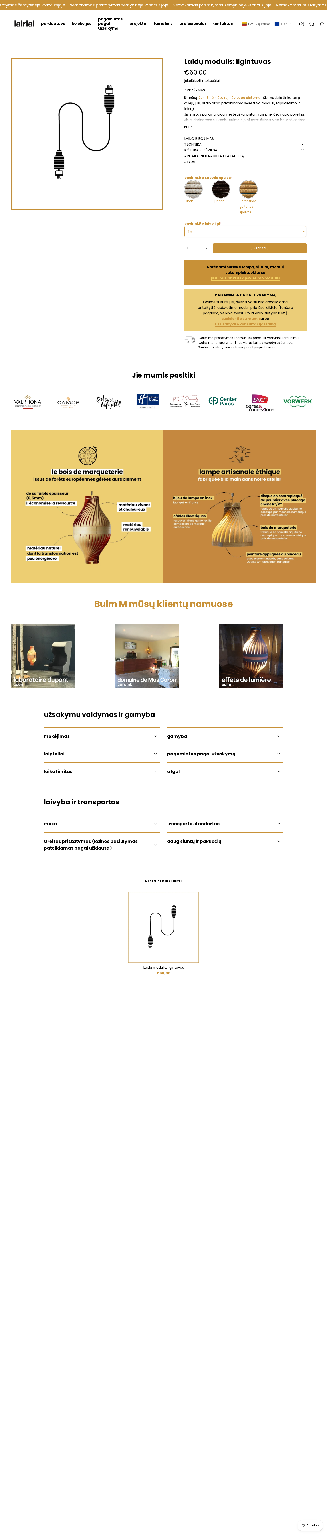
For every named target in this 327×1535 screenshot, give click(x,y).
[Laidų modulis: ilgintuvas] (163, 927)
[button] (53, 24)
